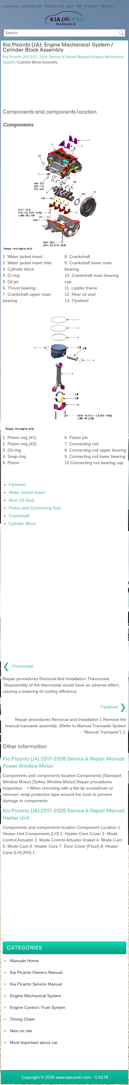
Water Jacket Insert (27, 492)
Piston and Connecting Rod (35, 507)
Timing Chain (22, 1019)
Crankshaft (19, 515)
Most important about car (34, 1042)
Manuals (11, 6)
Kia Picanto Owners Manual (36, 972)
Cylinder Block (22, 523)
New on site (21, 1030)
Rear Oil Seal (21, 500)
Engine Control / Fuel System (37, 1007)
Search (106, 6)
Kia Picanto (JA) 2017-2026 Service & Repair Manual (46, 57)
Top (79, 6)
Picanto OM (32, 6)
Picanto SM (54, 6)
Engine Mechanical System (35, 995)
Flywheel (17, 484)
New (70, 6)
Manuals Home (24, 960)
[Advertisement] (64, 86)
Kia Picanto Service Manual (36, 984)
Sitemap (91, 6)
